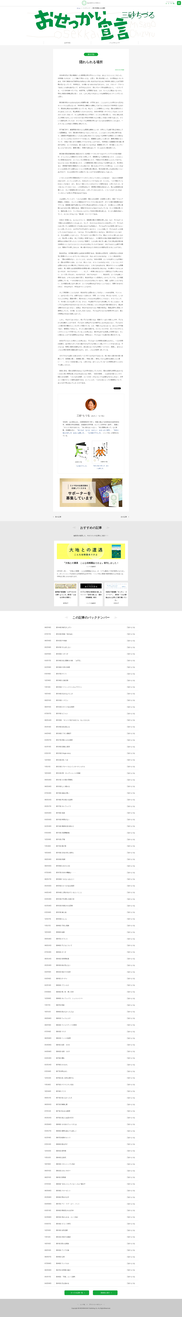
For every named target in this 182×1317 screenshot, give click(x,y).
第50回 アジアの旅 (62, 1250)
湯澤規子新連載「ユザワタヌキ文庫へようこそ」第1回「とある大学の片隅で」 (65, 594)
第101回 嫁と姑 (61, 912)
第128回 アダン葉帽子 (63, 733)
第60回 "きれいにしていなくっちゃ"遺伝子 (70, 1184)
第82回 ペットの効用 (63, 1038)
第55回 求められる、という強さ (67, 1217)
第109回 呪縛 (60, 859)
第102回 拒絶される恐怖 (64, 906)
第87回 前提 (60, 1005)
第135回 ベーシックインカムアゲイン (69, 687)
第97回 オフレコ (61, 939)
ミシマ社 (82, 1304)
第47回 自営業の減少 (63, 1270)
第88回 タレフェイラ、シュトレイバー (69, 998)
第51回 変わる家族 (62, 1243)
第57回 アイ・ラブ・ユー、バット (68, 1204)
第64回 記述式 (61, 1157)
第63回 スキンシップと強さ (65, 1164)
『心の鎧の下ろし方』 (94, 433)
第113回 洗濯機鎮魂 (62, 833)
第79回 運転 (60, 1058)
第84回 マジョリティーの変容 (66, 1025)
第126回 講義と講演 (63, 747)
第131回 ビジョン (62, 713)
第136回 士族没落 (62, 680)
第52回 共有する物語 (63, 1237)
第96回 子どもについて (64, 945)
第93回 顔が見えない (63, 965)
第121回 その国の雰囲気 (64, 780)
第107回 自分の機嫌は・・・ (66, 872)
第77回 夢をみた (61, 1071)
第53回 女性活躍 (62, 1230)
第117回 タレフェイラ (63, 806)
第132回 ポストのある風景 (65, 707)
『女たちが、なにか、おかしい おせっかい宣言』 (93, 430)
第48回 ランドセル (62, 1263)
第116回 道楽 (60, 813)
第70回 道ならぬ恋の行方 (65, 1118)
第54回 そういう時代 (63, 1224)
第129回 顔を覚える (63, 727)
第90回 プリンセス (62, 985)
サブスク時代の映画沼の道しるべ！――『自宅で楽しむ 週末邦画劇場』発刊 (91, 594)
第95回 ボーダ (61, 952)
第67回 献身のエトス (63, 1137)
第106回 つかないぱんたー (65, 879)
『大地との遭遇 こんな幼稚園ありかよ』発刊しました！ (91, 563)
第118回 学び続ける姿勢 (64, 800)
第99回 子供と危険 (62, 925)
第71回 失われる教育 (63, 1111)
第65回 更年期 (62, 1151)
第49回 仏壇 (60, 1257)
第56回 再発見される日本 (65, 1210)
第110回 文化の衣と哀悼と (65, 853)
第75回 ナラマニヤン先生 (65, 1084)
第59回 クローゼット (63, 1191)
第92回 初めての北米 (63, 972)
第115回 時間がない (62, 819)
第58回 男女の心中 (62, 1197)
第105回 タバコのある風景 (65, 886)
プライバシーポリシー (95, 1304)
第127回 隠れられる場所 (64, 740)
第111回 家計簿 (61, 846)
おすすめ (67, 43)
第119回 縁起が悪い (62, 793)
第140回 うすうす (62, 654)
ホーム (78, 8)
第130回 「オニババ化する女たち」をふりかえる (72, 720)
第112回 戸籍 (60, 839)
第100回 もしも (61, 919)
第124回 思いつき (62, 760)
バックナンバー (86, 8)
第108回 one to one (63, 866)
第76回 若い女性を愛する (65, 1078)
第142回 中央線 (61, 641)
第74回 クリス (61, 1091)
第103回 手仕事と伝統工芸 (65, 899)
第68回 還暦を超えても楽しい (66, 1131)
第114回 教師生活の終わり (65, 826)
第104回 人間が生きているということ (69, 892)
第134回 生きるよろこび (64, 694)
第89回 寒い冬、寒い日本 (65, 992)
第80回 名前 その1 (63, 1051)
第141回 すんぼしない (63, 647)
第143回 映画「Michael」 (65, 634)
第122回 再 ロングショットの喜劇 (69, 773)
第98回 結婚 (60, 932)
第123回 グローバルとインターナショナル (70, 766)
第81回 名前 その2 (63, 1045)
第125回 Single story (63, 753)
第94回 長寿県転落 (62, 959)
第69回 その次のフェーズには (66, 1124)
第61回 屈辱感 (61, 1177)
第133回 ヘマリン (62, 700)
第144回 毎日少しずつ (63, 627)
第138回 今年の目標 (63, 667)
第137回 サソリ (61, 674)
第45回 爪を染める (62, 1283)
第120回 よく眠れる (63, 786)
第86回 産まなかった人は (65, 1012)
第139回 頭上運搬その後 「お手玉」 (69, 660)
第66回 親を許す (62, 1144)
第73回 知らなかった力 (64, 1098)
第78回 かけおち (61, 1065)
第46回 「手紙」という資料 (65, 1277)
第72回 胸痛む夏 (61, 1104)
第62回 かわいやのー (63, 1171)
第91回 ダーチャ (61, 978)
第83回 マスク (61, 1031)
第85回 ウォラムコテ (63, 1018)
